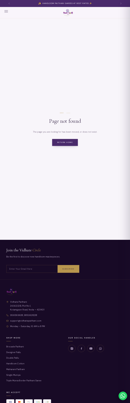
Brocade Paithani (15, 346)
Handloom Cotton (15, 363)
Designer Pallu (13, 352)
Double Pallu (12, 358)
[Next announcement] (120, 4)
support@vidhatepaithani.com (25, 320)
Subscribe (68, 269)
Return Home (65, 142)
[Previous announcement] (9, 4)
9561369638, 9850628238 (23, 315)
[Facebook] (81, 348)
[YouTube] (90, 348)
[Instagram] (71, 348)
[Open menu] (6, 12)
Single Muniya (13, 375)
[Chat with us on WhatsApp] (123, 396)
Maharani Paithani (15, 369)
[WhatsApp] (100, 348)
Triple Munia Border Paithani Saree (23, 380)
